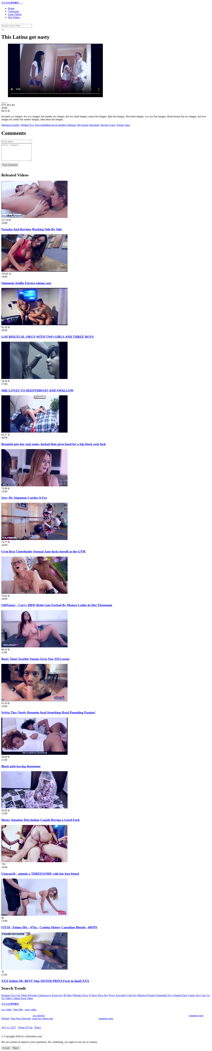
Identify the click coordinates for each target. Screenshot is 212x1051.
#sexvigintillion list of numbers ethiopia (55, 125)
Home (11, 8)
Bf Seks (67, 995)
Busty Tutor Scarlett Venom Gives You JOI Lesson (35, 659)
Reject (16, 1048)
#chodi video (123, 125)
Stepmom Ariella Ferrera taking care (26, 283)
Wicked (5, 1018)
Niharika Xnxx (80, 995)
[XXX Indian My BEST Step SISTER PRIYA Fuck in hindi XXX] (34, 968)
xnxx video (30, 1009)
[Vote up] (2, 102)
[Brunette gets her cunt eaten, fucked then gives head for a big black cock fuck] (34, 431)
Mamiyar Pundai (146, 995)
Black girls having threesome (20, 766)
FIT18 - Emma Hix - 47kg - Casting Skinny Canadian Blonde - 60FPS (49, 927)
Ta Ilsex (93, 995)
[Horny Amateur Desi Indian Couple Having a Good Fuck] (34, 807)
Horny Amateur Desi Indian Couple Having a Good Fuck (40, 820)
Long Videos (15, 14)
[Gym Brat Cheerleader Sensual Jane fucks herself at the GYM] (34, 539)
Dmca (37, 1027)
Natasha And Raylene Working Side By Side (31, 229)
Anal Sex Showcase (42, 1018)
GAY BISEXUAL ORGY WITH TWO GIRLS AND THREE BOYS (47, 336)
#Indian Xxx (27, 125)
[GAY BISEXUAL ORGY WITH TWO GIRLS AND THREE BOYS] (34, 324)
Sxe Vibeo (21, 995)
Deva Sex (103, 995)
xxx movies (39, 1015)
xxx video (6, 1009)
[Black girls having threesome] (34, 753)
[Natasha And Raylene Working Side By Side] (34, 217)
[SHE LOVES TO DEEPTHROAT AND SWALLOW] (34, 378)
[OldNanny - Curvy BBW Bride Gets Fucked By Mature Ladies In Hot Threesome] (34, 592)
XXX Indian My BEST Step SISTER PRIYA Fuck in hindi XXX (45, 981)
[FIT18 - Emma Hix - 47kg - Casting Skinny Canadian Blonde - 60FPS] (34, 914)
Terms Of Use (25, 1027)
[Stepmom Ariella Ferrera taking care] (34, 270)
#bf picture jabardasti (88, 125)
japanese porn (196, 1015)
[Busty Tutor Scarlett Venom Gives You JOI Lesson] (34, 646)
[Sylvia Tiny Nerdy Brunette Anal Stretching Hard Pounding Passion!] (34, 700)
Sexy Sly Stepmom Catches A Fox (24, 497)
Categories (13, 11)
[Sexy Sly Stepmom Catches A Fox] (34, 485)
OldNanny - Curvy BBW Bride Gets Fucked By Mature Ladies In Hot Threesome (56, 605)
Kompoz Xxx (8, 995)
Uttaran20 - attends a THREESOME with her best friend (40, 873)
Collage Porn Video (22, 998)
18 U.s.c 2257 (8, 1027)
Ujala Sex (132, 995)
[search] (2, 29)
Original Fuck (180, 995)
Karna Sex (57, 995)
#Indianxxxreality (10, 125)
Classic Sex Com (197, 995)
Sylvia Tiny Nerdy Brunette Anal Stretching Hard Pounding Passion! (48, 712)
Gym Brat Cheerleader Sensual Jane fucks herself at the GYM (43, 551)
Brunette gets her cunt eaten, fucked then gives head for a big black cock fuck (53, 444)
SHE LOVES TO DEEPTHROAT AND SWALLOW (37, 390)
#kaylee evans (107, 125)
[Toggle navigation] (21, 3)
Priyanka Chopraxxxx (39, 995)
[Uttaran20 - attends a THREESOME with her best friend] (34, 861)
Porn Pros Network (21, 1018)
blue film (18, 1009)
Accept (6, 1048)
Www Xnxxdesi (117, 995)
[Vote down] (6, 102)
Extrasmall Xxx (164, 995)
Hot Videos (14, 17)
